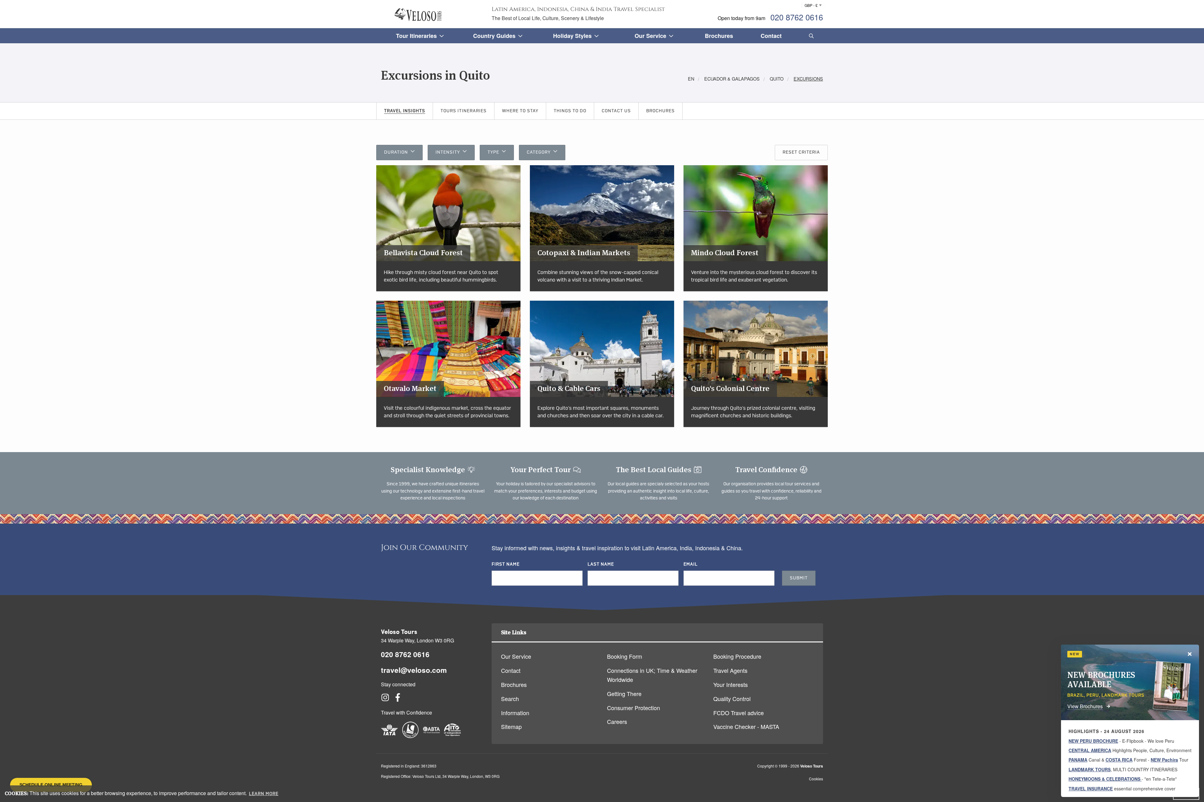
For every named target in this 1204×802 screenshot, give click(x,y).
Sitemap (511, 726)
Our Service (516, 656)
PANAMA (1078, 760)
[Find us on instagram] (385, 699)
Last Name (601, 564)
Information (515, 713)
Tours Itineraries (464, 111)
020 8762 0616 (796, 17)
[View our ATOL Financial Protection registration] (410, 736)
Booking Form (624, 656)
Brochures (660, 111)
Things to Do (570, 111)
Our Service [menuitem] (650, 36)
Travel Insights (404, 111)
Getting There (624, 693)
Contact (510, 670)
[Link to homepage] (417, 14)
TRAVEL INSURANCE (1091, 788)
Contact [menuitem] (771, 36)
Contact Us (616, 111)
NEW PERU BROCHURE (1093, 741)
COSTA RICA (1119, 760)
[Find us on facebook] (397, 699)
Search (510, 698)
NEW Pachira (1164, 760)
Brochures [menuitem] (719, 36)
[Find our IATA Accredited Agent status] (389, 736)
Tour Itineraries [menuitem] (416, 36)
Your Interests (730, 684)
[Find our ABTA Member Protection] (431, 736)
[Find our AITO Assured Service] (452, 736)
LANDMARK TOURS (1090, 769)
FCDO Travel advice (738, 713)
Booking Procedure (737, 656)
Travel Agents (730, 670)
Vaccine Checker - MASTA (746, 726)
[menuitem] (810, 35)
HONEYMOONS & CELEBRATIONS (1105, 779)
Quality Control (732, 698)
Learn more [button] (263, 794)
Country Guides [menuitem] (494, 36)
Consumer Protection (633, 708)
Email (691, 564)
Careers (617, 721)
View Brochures (1085, 706)
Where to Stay (520, 111)
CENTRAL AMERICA (1090, 750)
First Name (506, 564)
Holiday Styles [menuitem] (572, 36)
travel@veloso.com (414, 670)
